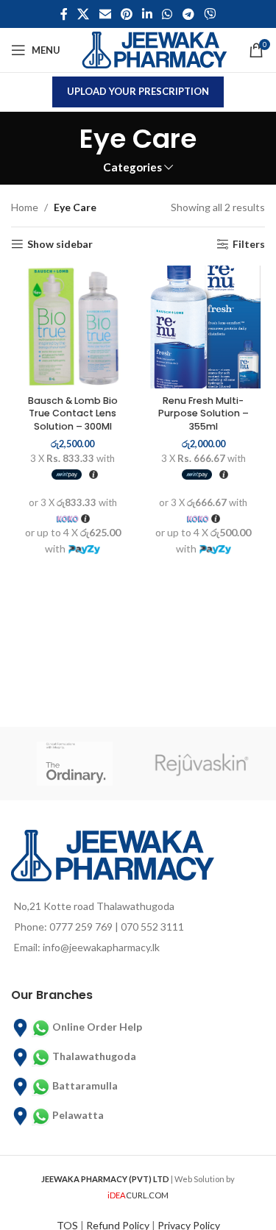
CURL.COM (138, 1195)
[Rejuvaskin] (202, 763)
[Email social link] (105, 14)
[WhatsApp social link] (167, 14)
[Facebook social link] (63, 14)
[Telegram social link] (188, 14)
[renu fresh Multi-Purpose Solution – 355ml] (204, 327)
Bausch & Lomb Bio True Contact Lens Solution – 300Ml (73, 413)
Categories (132, 167)
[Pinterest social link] (126, 14)
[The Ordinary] (74, 763)
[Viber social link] (209, 14)
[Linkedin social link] (148, 14)
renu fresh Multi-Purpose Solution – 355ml (203, 413)
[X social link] (83, 14)
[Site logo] (154, 49)
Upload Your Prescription (138, 91)
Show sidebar (60, 244)
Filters (249, 244)
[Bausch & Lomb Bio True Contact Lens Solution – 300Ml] (73, 327)
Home (24, 207)
